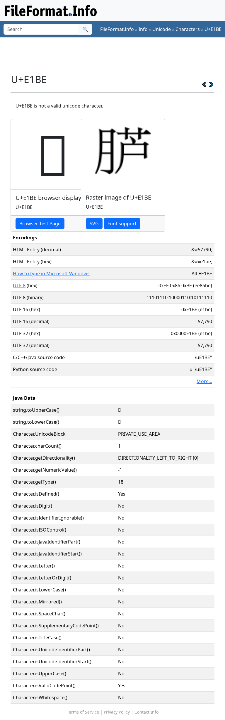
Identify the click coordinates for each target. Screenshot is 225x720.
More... (204, 381)
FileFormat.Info (117, 29)
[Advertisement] (117, 55)
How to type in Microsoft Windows (51, 273)
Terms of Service (83, 712)
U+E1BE (212, 29)
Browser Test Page (40, 223)
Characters (187, 29)
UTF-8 (19, 285)
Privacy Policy (117, 712)
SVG (94, 223)
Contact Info (146, 712)
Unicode (161, 29)
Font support (122, 223)
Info (143, 29)
